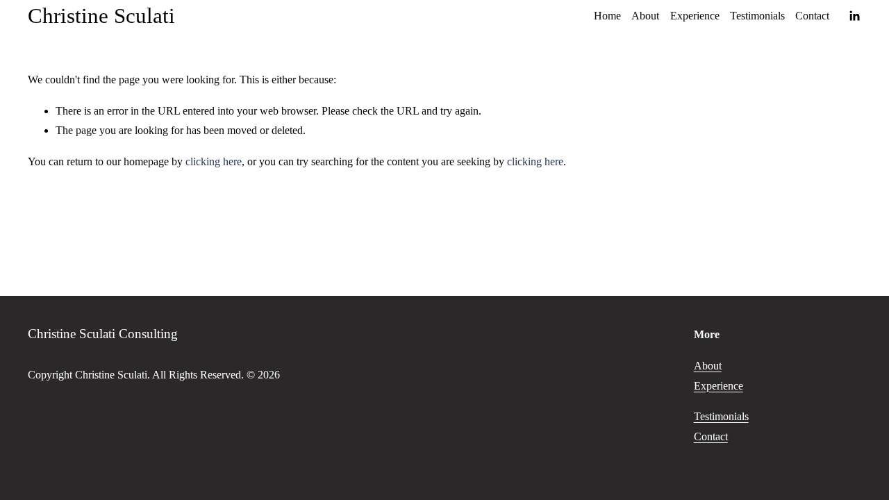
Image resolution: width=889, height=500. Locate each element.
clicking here (213, 161)
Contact (812, 16)
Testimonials (757, 16)
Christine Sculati (101, 15)
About (645, 16)
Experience (695, 16)
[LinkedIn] (854, 16)
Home (607, 16)
